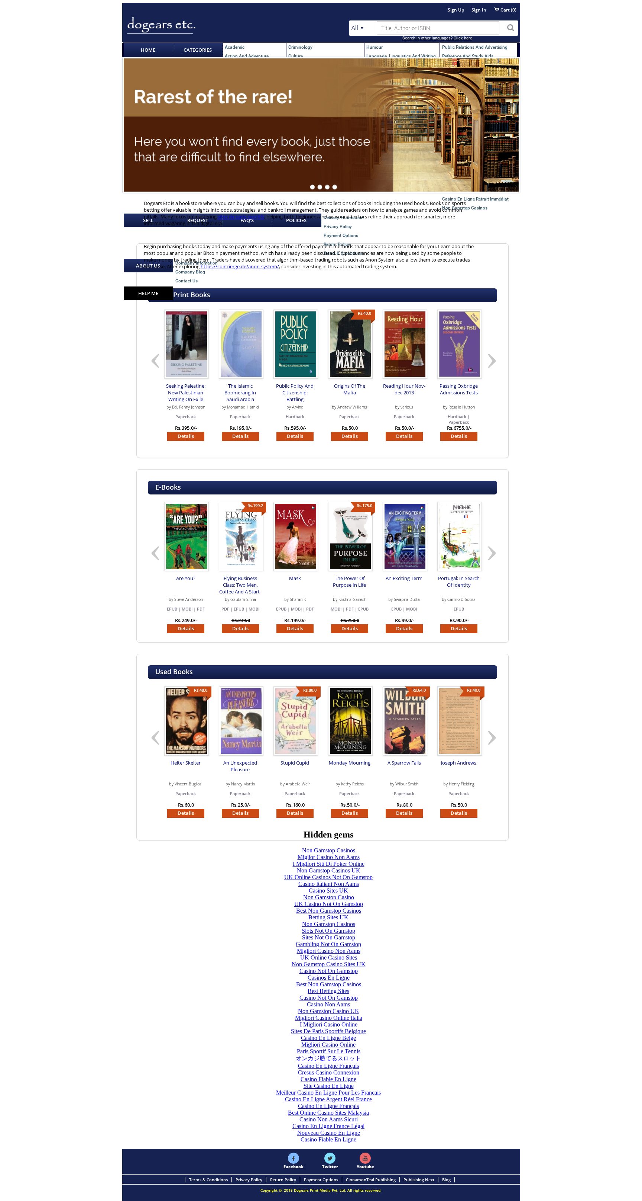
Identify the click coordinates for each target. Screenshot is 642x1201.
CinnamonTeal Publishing (371, 1179)
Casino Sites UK (328, 890)
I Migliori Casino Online (328, 1024)
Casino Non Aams (328, 1004)
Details (186, 436)
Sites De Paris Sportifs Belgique (328, 1031)
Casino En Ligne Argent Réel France (328, 1099)
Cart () (507, 10)
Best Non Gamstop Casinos (328, 910)
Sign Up (456, 10)
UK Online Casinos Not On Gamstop (328, 877)
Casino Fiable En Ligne (328, 1079)
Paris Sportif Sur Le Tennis (328, 1051)
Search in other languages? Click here (437, 38)
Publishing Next (418, 1179)
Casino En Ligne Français (328, 1066)
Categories (198, 50)
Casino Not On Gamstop (328, 971)
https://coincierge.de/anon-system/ (240, 266)
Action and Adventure (247, 56)
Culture (295, 56)
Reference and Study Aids (467, 56)
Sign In (478, 10)
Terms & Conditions (208, 1179)
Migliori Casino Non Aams (328, 951)
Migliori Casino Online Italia (328, 1018)
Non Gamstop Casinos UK (328, 870)
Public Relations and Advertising (475, 47)
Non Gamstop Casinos (328, 850)
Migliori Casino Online (328, 1044)
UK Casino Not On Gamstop (328, 904)
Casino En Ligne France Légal (328, 1126)
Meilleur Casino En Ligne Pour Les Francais (328, 1092)
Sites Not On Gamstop (328, 937)
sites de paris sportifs (241, 216)
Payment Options (321, 1179)
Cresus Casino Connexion (328, 1072)
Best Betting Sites (328, 991)
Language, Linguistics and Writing (401, 56)
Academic (234, 47)
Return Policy (283, 1179)
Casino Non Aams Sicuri (328, 1119)
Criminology (300, 47)
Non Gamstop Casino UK (328, 1011)
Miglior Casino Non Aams (329, 857)
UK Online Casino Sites (328, 957)
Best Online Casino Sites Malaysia (328, 1112)
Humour (374, 47)
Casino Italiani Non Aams (328, 884)
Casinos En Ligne (329, 977)
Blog (446, 1179)
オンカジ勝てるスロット (328, 1058)
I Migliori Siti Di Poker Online (328, 864)
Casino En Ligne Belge (328, 1038)
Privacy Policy (249, 1179)
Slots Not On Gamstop (328, 931)
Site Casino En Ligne (329, 1086)
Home (148, 50)
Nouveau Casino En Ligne (328, 1133)
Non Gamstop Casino (328, 897)
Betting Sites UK (328, 917)
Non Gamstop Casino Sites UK (329, 964)
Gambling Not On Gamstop (328, 944)
